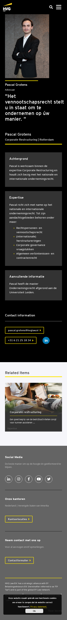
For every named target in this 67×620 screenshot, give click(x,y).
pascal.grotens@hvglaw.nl (23, 330)
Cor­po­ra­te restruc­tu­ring (25, 412)
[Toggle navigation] (59, 7)
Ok (34, 611)
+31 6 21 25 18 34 (19, 340)
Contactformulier (18, 560)
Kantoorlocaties (17, 519)
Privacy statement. (38, 606)
